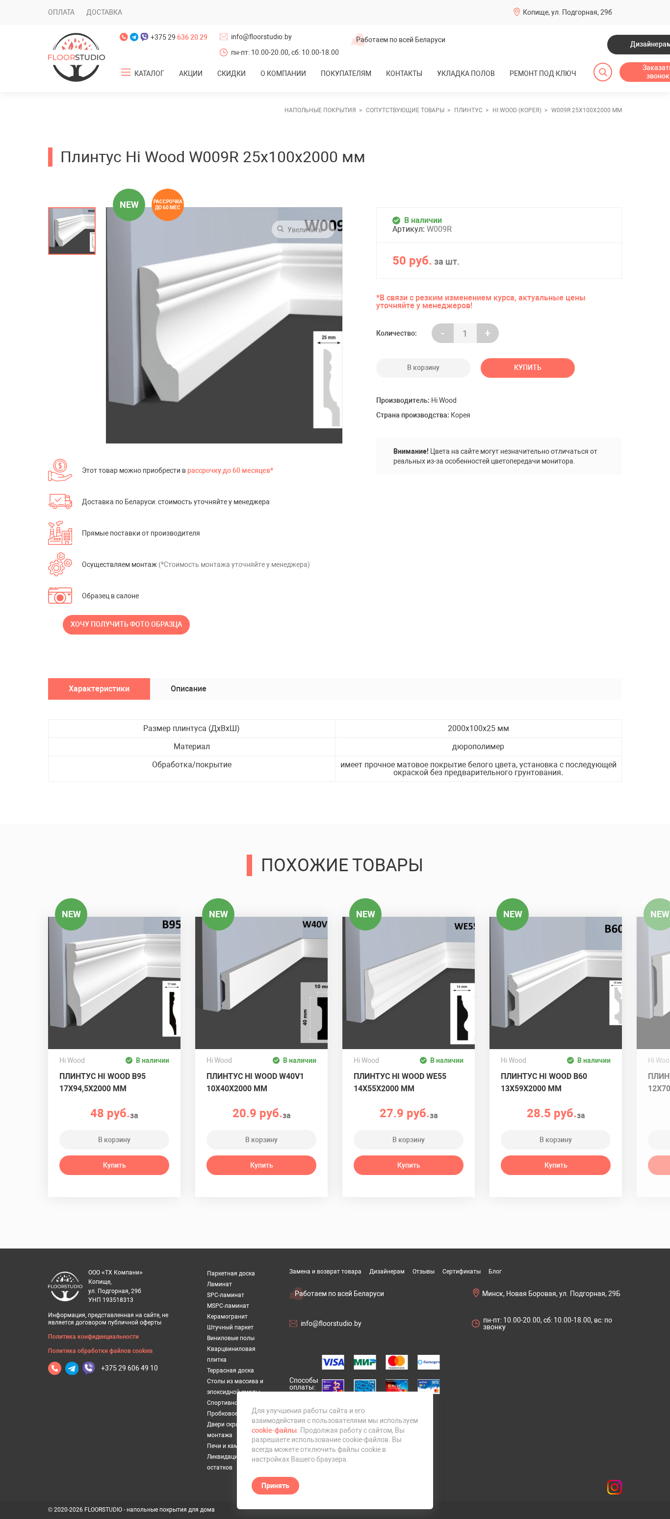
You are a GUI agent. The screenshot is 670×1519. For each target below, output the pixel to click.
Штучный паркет (230, 1327)
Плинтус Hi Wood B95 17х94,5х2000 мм (102, 1082)
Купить (527, 367)
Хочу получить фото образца (126, 624)
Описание (188, 688)
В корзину (423, 367)
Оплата (61, 12)
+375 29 (179, 37)
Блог (495, 1271)
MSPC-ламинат (228, 1305)
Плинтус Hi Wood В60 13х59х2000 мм (544, 1082)
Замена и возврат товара (325, 1271)
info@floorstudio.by (261, 36)
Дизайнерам (387, 1271)
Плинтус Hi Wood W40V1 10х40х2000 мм (255, 1082)
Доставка (104, 12)
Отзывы (423, 1271)
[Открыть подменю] (126, 72)
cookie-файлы (274, 1430)
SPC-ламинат (225, 1295)
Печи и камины (228, 1446)
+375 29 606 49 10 (129, 1368)
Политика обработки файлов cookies (100, 1351)
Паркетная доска (231, 1273)
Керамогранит (227, 1316)
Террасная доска (230, 1370)
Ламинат (219, 1284)
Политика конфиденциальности (93, 1336)
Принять (275, 1486)
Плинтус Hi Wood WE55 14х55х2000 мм (400, 1082)
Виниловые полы (231, 1338)
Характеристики (99, 688)
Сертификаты (461, 1271)
